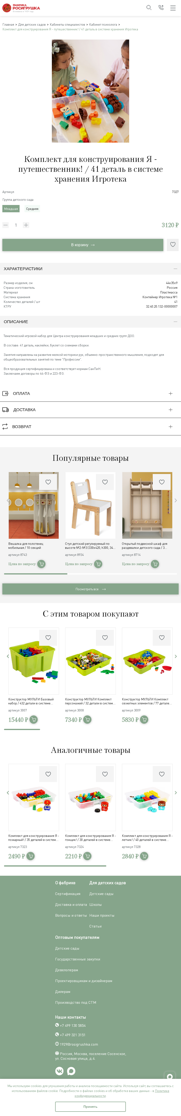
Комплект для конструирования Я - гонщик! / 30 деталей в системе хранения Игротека (90, 838)
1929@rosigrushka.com (79, 1044)
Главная (8, 24)
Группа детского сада (17, 199)
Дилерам (62, 991)
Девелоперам (66, 969)
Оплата (21, 393)
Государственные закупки (77, 959)
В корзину (79, 245)
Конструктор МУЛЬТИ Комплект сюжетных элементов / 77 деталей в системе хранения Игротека (146, 701)
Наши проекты (102, 915)
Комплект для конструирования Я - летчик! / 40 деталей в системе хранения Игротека (147, 838)
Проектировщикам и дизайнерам (83, 980)
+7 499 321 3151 (73, 1034)
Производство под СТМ (75, 1002)
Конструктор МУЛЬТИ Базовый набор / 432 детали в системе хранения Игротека (31, 701)
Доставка (24, 409)
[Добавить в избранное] (173, 245)
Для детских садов (32, 24)
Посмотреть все (87, 589)
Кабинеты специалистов (67, 24)
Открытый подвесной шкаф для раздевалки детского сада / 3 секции (144, 546)
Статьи (95, 926)
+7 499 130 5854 (73, 1025)
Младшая (11, 209)
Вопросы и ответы (71, 915)
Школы (95, 904)
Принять (90, 1106)
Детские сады (101, 893)
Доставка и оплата (71, 904)
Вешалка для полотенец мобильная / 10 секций (25, 546)
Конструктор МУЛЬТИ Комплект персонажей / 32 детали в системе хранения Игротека (90, 701)
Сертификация (67, 893)
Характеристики (23, 268)
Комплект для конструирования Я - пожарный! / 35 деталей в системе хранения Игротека (33, 838)
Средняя (32, 209)
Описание (16, 321)
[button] (176, 500)
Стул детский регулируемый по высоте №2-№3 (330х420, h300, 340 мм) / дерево (90, 546)
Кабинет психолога (103, 24)
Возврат (21, 426)
